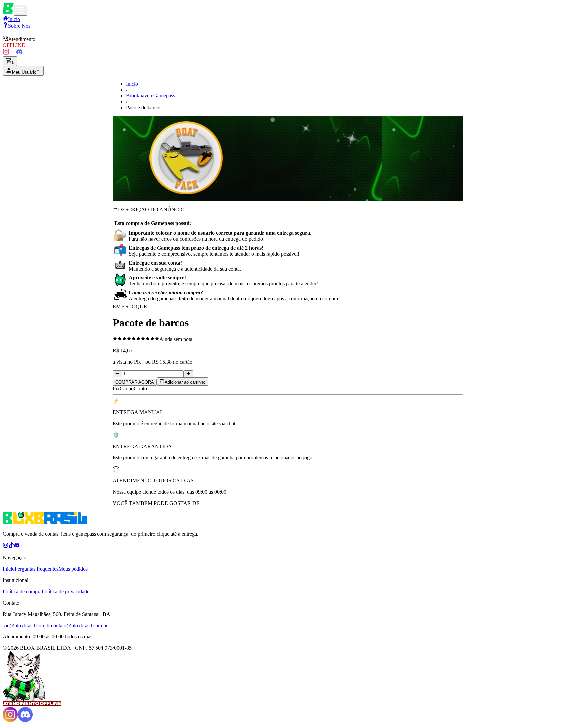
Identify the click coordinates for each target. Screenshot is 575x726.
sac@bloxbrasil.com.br (27, 625)
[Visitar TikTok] (12, 53)
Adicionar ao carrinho (185, 382)
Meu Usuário (24, 72)
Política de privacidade (65, 591)
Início (132, 84)
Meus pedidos (73, 569)
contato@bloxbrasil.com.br (79, 625)
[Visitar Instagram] (6, 53)
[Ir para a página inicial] (8, 12)
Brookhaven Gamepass (150, 95)
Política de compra (22, 591)
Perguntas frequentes (36, 569)
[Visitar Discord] (19, 53)
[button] (287, 42)
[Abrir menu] (20, 10)
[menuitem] (16, 26)
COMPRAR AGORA (134, 382)
